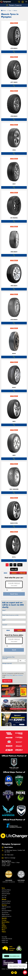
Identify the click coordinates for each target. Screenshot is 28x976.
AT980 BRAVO (14, 116)
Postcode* (4, 625)
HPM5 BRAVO (14, 285)
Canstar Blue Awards (7, 938)
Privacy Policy (9, 675)
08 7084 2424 (9, 855)
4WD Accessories (6, 907)
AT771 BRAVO (14, 82)
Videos (4, 932)
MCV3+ (14, 557)
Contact (4, 920)
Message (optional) (7, 663)
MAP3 (14, 421)
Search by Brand (6, 893)
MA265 (14, 353)
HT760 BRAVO (14, 319)
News (3, 930)
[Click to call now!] (19, 2)
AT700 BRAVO (14, 48)
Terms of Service (19, 675)
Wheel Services (5, 914)
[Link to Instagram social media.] (15, 972)
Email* (4, 620)
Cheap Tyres (5, 942)
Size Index (4, 937)
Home (4, 10)
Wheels (4, 899)
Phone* (10, 615)
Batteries (4, 909)
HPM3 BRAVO (14, 251)
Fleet (3, 924)
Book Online (5, 922)
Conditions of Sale (19, 969)
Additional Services (6, 916)
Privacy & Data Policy (10, 969)
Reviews (4, 928)
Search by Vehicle (6, 890)
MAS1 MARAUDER (14, 489)
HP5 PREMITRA (14, 218)
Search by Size (5, 892)
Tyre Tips (4, 897)
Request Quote (7, 680)
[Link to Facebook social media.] (12, 972)
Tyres (3, 888)
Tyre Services (5, 912)
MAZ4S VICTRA (14, 523)
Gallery (4, 926)
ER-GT (14, 184)
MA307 (14, 387)
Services (4, 905)
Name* (4, 610)
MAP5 (14, 455)
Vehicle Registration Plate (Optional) (8, 657)
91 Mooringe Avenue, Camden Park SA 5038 (15, 851)
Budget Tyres (5, 940)
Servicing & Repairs (6, 910)
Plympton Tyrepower (15, 5)
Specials (4, 918)
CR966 (14, 150)
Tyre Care (4, 895)
